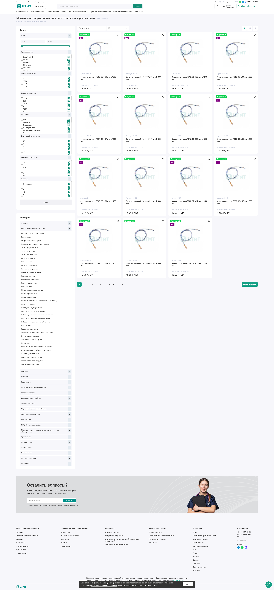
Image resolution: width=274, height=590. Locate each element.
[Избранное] (217, 6)
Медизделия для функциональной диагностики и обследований (40, 431)
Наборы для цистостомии (78, 12)
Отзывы (196, 560)
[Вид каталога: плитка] (244, 28)
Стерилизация (26, 448)
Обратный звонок (247, 6)
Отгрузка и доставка (42, 2)
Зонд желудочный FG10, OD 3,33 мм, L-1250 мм (98, 78)
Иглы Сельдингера (28, 258)
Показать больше (249, 284)
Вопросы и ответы (199, 567)
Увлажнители (26, 343)
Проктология (26, 437)
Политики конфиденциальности (67, 505)
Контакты (69, 2)
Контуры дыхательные (30, 279)
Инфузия (24, 371)
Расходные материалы (29, 329)
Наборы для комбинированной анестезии (37, 315)
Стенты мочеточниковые (123, 12)
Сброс (45, 202)
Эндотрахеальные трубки (30, 364)
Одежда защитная (28, 404)
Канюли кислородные (29, 269)
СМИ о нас (196, 563)
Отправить (69, 500)
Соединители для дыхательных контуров (37, 333)
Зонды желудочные (28, 251)
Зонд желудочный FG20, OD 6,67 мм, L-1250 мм (189, 202)
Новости (60, 2)
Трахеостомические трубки (31, 340)
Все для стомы (27, 442)
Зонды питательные (29, 255)
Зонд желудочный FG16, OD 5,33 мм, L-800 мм (234, 140)
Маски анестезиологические (32, 290)
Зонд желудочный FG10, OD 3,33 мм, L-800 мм (143, 78)
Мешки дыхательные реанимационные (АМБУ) (39, 301)
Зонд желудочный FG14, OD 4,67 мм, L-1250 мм (98, 140)
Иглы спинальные (38, 12)
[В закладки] (117, 34)
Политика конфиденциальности (104, 585)
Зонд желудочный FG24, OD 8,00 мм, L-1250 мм (189, 264)
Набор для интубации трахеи (32, 308)
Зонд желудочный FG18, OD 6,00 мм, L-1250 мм (98, 202)
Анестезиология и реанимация (33, 229)
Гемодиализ (25, 464)
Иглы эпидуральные (29, 265)
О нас (18, 2)
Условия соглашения (200, 539)
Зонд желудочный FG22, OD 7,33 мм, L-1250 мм (98, 264)
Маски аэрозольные (29, 294)
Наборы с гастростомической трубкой (35, 322)
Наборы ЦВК (26, 325)
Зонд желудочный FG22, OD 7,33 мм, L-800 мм (143, 264)
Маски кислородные (29, 297)
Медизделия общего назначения (33, 387)
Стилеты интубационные (30, 336)
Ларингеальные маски (29, 283)
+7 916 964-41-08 (244, 534)
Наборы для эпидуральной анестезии (35, 318)
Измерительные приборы (31, 398)
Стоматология (26, 453)
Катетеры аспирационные (56, 12)
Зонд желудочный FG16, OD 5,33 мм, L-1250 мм (189, 140)
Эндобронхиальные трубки (31, 357)
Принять (188, 584)
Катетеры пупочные (28, 276)
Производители (22, 12)
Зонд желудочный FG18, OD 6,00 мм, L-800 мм (143, 202)
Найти (138, 6)
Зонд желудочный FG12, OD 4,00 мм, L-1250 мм (189, 78)
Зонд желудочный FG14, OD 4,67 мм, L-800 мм (143, 140)
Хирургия (24, 377)
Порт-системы (140, 12)
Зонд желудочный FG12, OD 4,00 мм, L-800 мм (234, 78)
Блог (24, 2)
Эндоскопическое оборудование (33, 361)
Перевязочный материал (30, 414)
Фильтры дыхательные (30, 354)
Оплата (30, 2)
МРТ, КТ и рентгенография (31, 425)
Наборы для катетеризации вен (33, 311)
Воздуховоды (26, 237)
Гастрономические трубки (31, 241)
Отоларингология (28, 393)
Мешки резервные (28, 304)
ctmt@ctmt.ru (221, 2)
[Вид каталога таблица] (255, 28)
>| (122, 284)
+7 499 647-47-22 (252, 2)
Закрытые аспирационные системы (35, 244)
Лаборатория (26, 420)
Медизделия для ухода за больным (34, 409)
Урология (24, 223)
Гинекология (26, 382)
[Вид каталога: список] (249, 28)
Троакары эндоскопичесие (101, 12)
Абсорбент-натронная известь (32, 234)
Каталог (41, 6)
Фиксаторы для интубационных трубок (36, 350)
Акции (53, 2)
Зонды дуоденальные (29, 248)
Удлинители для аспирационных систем (36, 347)
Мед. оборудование (28, 458)
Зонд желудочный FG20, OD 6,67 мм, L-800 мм (234, 202)
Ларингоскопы (27, 287)
